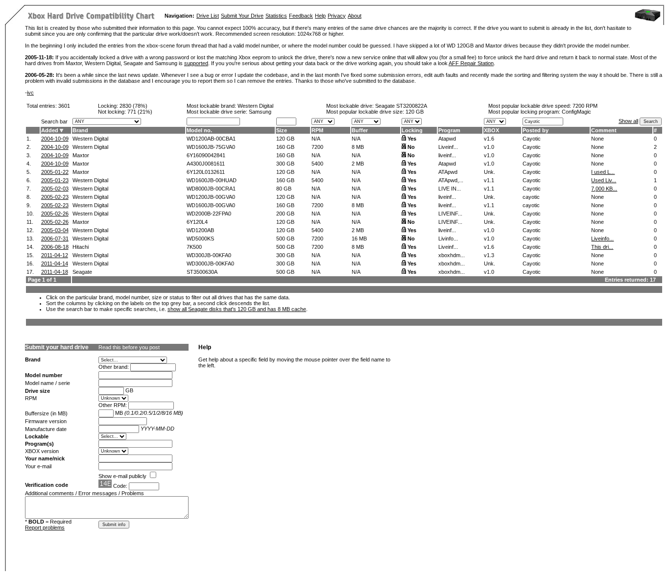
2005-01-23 (55, 180)
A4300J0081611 (206, 164)
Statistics (276, 16)
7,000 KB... (604, 189)
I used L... (603, 172)
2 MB (358, 164)
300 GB (285, 164)
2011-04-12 (54, 255)
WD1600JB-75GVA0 (211, 147)
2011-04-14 (54, 263)
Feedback (301, 16)
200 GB (285, 213)
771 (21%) (139, 112)
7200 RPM (585, 106)
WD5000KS (200, 238)
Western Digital (255, 106)
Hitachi (80, 247)
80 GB (283, 189)
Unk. (489, 172)
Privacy (337, 16)
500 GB (285, 238)
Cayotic (532, 139)
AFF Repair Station (471, 63)
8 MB (358, 147)
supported (196, 63)
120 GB (415, 112)
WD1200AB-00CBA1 (211, 139)
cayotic (531, 197)
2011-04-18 (54, 272)
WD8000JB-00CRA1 (211, 189)
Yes (411, 139)
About (354, 16)
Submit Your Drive (242, 16)
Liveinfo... (602, 238)
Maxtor (80, 155)
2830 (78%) (133, 106)
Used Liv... (603, 180)
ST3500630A (202, 272)
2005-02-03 (55, 189)
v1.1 (489, 180)
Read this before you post (129, 347)
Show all (628, 121)
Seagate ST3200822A (401, 106)
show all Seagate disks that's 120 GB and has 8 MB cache (236, 309)
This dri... (602, 247)
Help (320, 16)
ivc (30, 93)
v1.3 (489, 255)
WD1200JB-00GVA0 (211, 197)
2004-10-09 (55, 139)
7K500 (194, 247)
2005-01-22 (55, 172)
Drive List (207, 16)
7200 (317, 147)
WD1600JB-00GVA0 (211, 205)
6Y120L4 (197, 222)
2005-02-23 (55, 197)
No (411, 147)
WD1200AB (200, 230)
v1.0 (489, 147)
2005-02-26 (55, 213)
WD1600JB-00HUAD (212, 180)
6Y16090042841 (206, 155)
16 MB (359, 238)
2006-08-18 (55, 247)
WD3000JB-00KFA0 (210, 263)
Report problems (45, 527)
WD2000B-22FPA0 (209, 213)
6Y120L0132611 (206, 172)
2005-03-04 (55, 230)
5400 (317, 164)
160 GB (285, 147)
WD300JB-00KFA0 (209, 255)
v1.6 (489, 139)
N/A (315, 139)
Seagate (82, 272)
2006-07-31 (55, 238)
